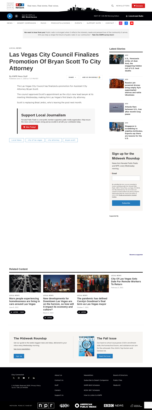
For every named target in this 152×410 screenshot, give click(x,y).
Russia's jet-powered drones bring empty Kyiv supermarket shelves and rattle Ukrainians (133, 88)
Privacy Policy (36, 385)
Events (78, 23)
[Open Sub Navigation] (14, 23)
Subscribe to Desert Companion (96, 380)
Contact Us (59, 380)
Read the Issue (104, 356)
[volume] (16, 16)
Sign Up (19, 356)
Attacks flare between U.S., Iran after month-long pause (133, 110)
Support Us (59, 395)
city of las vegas (35, 140)
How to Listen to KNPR (93, 395)
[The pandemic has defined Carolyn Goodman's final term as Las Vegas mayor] (93, 283)
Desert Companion (26, 23)
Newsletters (123, 6)
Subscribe (126, 203)
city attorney (53, 140)
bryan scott (70, 140)
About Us (58, 375)
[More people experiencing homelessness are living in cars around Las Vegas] (25, 283)
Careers (58, 390)
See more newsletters (22, 349)
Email (114, 173)
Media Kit (117, 385)
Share (71, 77)
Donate (139, 6)
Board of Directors (120, 375)
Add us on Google (89, 77)
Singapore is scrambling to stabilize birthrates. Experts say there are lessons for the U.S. (134, 132)
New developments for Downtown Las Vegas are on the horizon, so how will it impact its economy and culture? (58, 304)
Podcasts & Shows (60, 23)
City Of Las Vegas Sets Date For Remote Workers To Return (126, 281)
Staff (56, 385)
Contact (110, 23)
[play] (10, 16)
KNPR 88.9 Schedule (92, 385)
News (9, 23)
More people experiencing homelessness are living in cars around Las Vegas (24, 301)
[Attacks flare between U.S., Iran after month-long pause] (116, 107)
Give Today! (31, 127)
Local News (15, 48)
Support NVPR (94, 23)
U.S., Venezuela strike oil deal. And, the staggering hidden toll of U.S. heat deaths (133, 64)
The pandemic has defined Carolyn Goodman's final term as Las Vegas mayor (92, 301)
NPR (126, 55)
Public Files (117, 380)
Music (43, 23)
